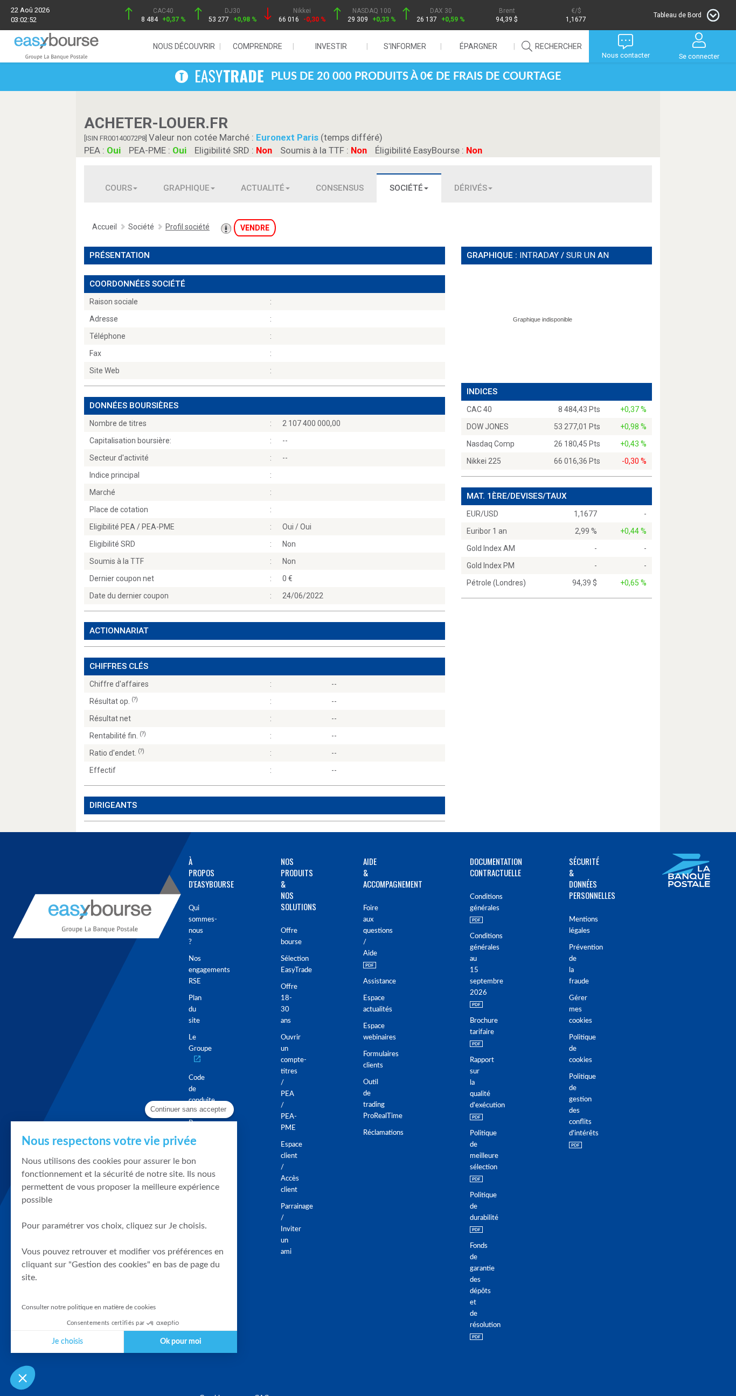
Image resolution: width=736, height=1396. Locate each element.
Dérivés (470, 188)
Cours (118, 188)
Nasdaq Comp (491, 443)
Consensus (340, 188)
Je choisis (67, 1341)
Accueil (104, 226)
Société (406, 188)
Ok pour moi (181, 1341)
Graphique (186, 188)
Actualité (262, 188)
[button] (23, 1378)
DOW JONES (488, 426)
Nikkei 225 (484, 461)
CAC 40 (479, 409)
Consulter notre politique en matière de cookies (89, 1307)
